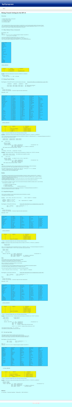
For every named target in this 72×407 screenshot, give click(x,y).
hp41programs (8, 4)
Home (4, 8)
